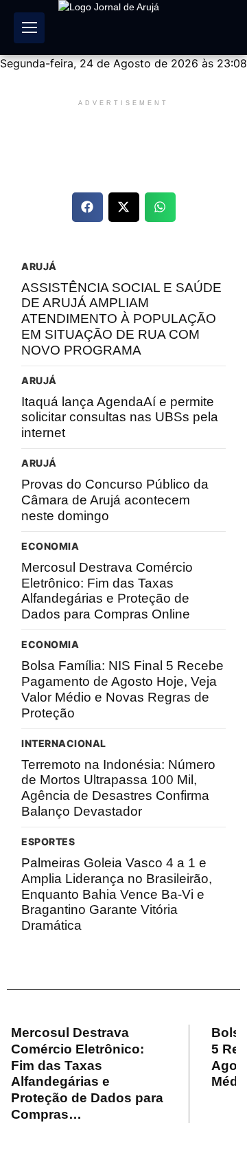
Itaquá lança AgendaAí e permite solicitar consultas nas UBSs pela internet (119, 417)
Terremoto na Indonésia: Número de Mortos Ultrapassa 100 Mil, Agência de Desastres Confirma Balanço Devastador (118, 787)
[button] (87, 207)
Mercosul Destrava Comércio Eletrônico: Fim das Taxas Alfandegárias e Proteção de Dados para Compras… (87, 1073)
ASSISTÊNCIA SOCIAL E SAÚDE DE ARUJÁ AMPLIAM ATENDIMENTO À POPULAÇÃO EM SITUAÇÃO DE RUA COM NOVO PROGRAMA (121, 318)
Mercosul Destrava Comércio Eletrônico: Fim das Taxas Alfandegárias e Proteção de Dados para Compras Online (107, 590)
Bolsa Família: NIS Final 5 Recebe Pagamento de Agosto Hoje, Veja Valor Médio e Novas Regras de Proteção (122, 689)
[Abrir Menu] (29, 27)
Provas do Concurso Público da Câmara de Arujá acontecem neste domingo (115, 500)
